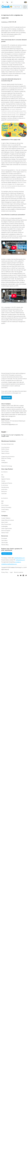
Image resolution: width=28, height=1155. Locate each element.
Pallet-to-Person (5, 453)
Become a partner (18, 572)
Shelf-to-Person (5, 449)
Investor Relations (5, 518)
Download (6, 397)
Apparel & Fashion (5, 479)
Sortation (3, 511)
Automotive (4, 489)
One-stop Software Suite (7, 444)
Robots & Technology (6, 466)
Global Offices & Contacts (7, 520)
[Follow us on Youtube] (20, 575)
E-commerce (4, 485)
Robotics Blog (4, 544)
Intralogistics (4, 462)
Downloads (4, 538)
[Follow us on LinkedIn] (18, 575)
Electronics (4, 491)
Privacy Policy (4, 572)
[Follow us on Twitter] (26, 575)
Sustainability (4, 526)
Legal (11, 572)
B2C (2, 503)
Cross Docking (5, 509)
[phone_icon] (7, 2)
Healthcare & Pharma (6, 483)
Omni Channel (4, 505)
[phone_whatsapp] (12, 2)
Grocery (3, 481)
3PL (2, 475)
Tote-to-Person (5, 451)
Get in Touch (17, 6)
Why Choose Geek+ (6, 524)
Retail (2, 477)
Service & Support (5, 530)
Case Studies (4, 542)
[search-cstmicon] (2, 2)
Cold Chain (4, 493)
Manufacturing (5, 487)
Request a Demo (6, 553)
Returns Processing (6, 507)
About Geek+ (4, 522)
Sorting (3, 460)
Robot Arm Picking (6, 458)
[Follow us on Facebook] (23, 575)
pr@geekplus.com (20, 560)
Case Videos (4, 540)
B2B (2, 501)
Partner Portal (4, 532)
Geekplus (4, 22)
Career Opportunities (6, 528)
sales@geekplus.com (19, 558)
